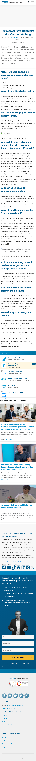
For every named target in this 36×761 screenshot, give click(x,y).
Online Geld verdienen (15, 371)
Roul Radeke (15, 37)
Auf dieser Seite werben (9, 750)
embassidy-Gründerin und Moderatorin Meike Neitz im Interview (18, 503)
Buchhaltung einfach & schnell (17, 378)
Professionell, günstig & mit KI (16, 394)
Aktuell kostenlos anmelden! (16, 359)
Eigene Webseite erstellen (16, 392)
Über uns (4, 715)
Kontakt (4, 718)
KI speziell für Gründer (14, 367)
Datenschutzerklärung (8, 666)
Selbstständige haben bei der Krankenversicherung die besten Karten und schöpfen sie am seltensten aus (18, 422)
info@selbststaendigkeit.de (14, 705)
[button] (27, 636)
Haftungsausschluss (8, 728)
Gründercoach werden (9, 738)
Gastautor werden (7, 744)
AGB (3, 722)
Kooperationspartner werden (11, 747)
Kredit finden (12, 385)
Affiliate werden (7, 741)
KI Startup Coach (13, 358)
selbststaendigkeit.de (8, 708)
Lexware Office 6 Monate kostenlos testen (20, 380)
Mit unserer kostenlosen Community (18, 373)
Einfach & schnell (13, 387)
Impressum (5, 731)
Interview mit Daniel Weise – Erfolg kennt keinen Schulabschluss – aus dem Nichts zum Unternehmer (18, 463)
